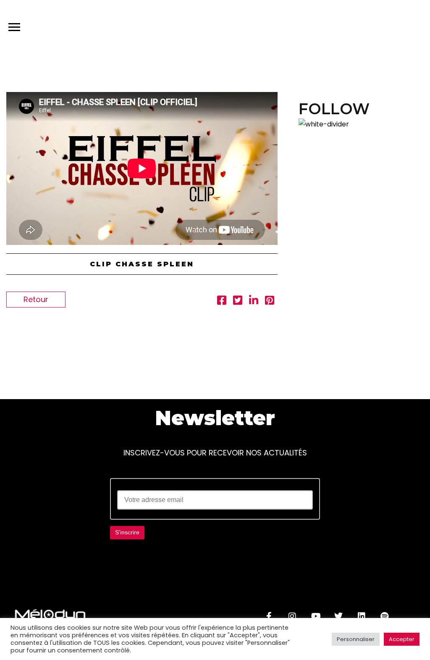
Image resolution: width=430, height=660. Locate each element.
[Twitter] (338, 616)
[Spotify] (384, 616)
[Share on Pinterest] (270, 301)
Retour (36, 299)
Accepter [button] (401, 639)
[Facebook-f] (269, 616)
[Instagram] (292, 616)
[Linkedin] (361, 616)
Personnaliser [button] (356, 639)
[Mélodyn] (370, 29)
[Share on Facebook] (222, 301)
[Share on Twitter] (238, 301)
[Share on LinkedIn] (254, 301)
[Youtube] (315, 616)
